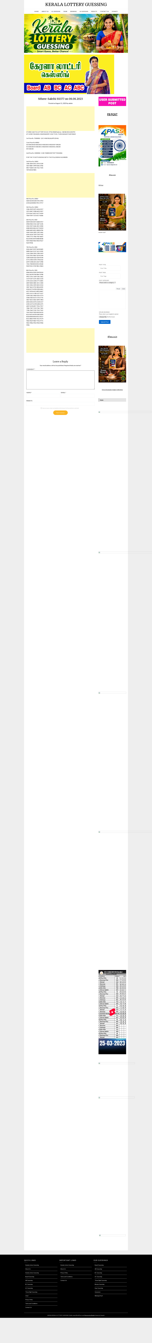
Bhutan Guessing (99, 1284)
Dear (65, 11)
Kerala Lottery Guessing (32, 1265)
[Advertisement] (60, 118)
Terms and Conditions (31, 1303)
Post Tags (102, 272)
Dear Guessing (99, 1288)
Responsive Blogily (90, 1315)
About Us (45, 11)
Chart (26, 1295)
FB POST (112, 114)
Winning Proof (99, 1295)
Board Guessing (29, 1276)
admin (71, 103)
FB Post (101, 185)
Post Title (102, 264)
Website (29, 401)
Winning (73, 11)
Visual (118, 288)
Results (94, 11)
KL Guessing (56, 11)
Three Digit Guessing (31, 1292)
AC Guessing (29, 1288)
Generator (98, 1292)
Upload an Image (104, 312)
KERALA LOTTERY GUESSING (76, 4)
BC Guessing (29, 1284)
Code (123, 288)
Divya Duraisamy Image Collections (112, 389)
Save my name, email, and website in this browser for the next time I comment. (60, 408)
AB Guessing (29, 1280)
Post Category (104, 280)
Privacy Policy (29, 1299)
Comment (30, 369)
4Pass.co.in (112, 336)
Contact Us (104, 11)
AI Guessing (84, 11)
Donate (115, 11)
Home (36, 11)
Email (63, 392)
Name (29, 392)
